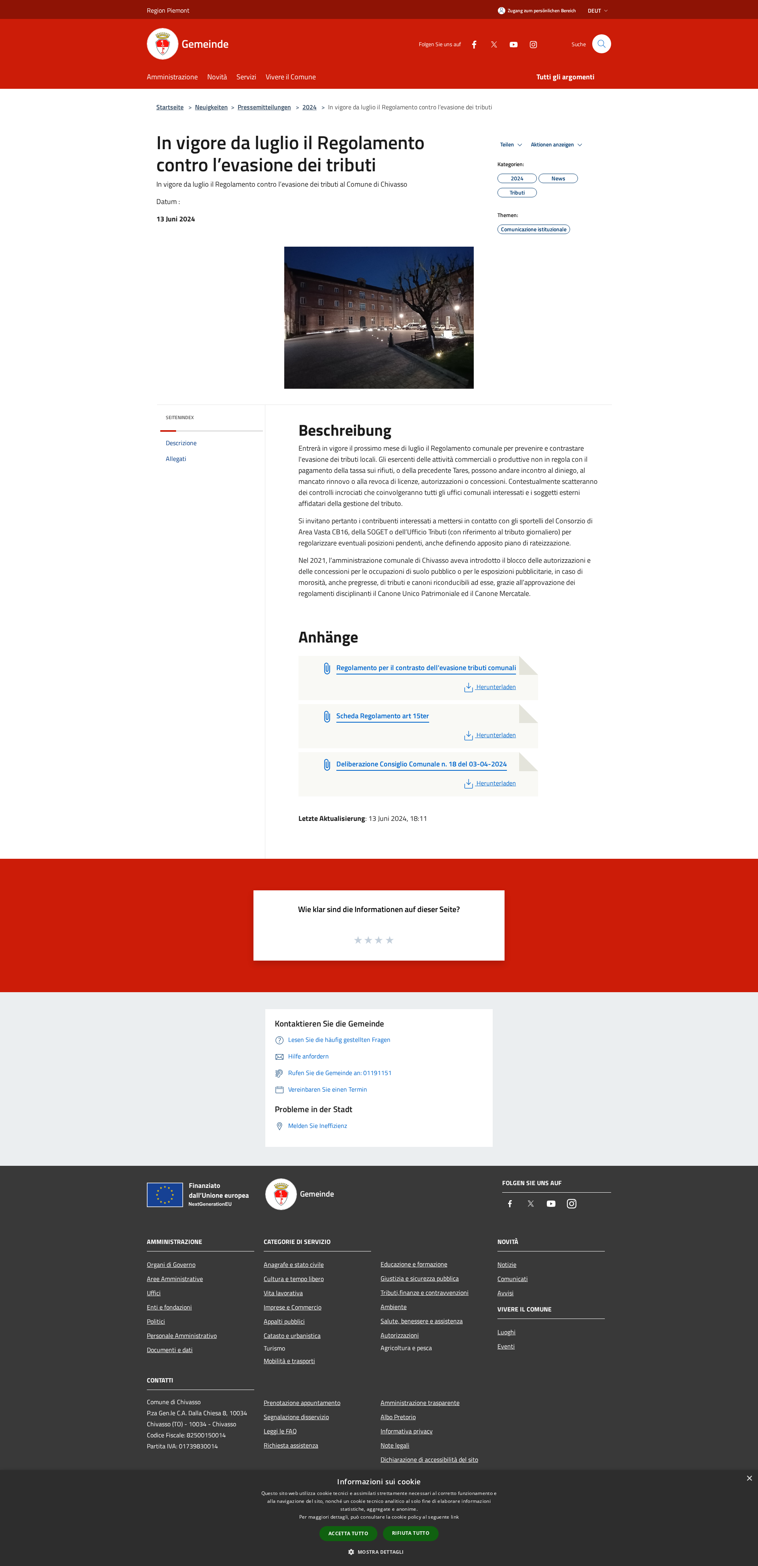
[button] (378, 1552)
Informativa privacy (407, 1431)
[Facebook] (471, 43)
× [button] (749, 1479)
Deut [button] (594, 10)
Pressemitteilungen (264, 107)
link (455, 1517)
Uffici (154, 1293)
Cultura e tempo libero (294, 1278)
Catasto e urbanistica (292, 1335)
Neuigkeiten (211, 107)
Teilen (507, 144)
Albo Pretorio (398, 1417)
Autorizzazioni (400, 1335)
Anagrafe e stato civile (294, 1264)
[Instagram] (530, 43)
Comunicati (512, 1278)
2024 (309, 107)
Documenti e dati (170, 1349)
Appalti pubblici (284, 1321)
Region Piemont (168, 10)
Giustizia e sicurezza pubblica (420, 1278)
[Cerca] (601, 43)
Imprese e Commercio (292, 1307)
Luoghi (506, 1332)
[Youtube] (510, 43)
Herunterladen (496, 686)
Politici (156, 1321)
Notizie (506, 1264)
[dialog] (379, 1518)
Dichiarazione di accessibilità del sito (429, 1459)
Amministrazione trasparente (420, 1402)
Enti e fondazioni (169, 1307)
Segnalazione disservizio (296, 1417)
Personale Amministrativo (182, 1335)
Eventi (506, 1346)
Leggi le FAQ (280, 1431)
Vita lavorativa (283, 1293)
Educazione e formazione (414, 1264)
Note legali (395, 1445)
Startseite (170, 107)
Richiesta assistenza (291, 1445)
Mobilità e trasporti (289, 1361)
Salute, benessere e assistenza (422, 1321)
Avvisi (505, 1293)
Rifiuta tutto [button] (411, 1533)
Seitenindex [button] (180, 417)
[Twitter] (491, 43)
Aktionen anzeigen (553, 144)
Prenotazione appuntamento (302, 1402)
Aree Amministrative (175, 1278)
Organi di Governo (171, 1264)
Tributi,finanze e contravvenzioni (425, 1292)
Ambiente (394, 1306)
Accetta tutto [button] (348, 1533)
